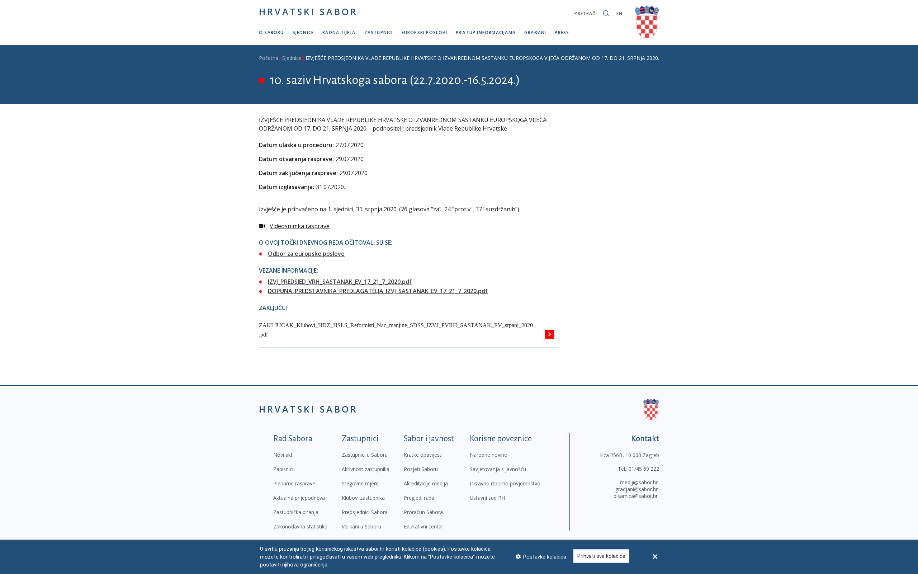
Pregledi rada (419, 497)
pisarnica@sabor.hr (636, 496)
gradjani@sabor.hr (636, 489)
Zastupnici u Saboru (365, 454)
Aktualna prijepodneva (299, 497)
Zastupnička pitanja (295, 512)
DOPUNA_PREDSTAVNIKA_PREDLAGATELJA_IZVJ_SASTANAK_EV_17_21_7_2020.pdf (378, 291)
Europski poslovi (424, 32)
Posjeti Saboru (421, 469)
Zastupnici (378, 32)
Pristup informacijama (486, 32)
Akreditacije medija (426, 483)
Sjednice (303, 32)
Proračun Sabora (423, 512)
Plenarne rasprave (294, 483)
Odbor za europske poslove (306, 254)
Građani (535, 32)
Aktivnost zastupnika (365, 469)
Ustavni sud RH (487, 497)
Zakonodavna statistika (300, 526)
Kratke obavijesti (423, 454)
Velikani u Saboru (361, 526)
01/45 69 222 (644, 468)
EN (619, 13)
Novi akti (283, 454)
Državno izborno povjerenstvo (505, 483)
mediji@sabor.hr (639, 482)
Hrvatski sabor (308, 11)
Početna (268, 58)
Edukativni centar (423, 526)
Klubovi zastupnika (363, 497)
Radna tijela (338, 32)
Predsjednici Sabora (365, 512)
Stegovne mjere (360, 483)
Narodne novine (488, 454)
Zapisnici (283, 469)
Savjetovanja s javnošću (498, 469)
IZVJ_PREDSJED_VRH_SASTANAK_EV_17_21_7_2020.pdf (340, 282)
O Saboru (271, 32)
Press (562, 32)
